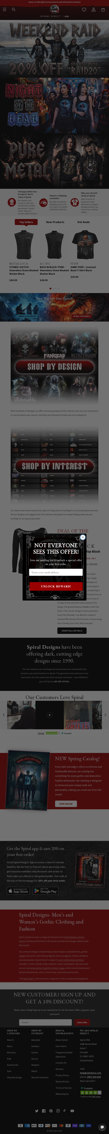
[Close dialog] (82, 537)
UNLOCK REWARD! (56, 586)
